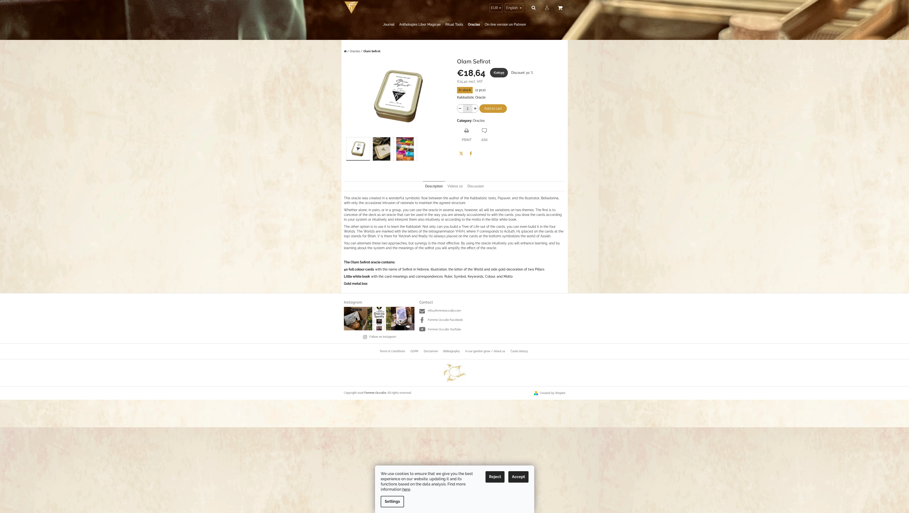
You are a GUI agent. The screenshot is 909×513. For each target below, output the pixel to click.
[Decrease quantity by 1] (460, 108)
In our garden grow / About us (485, 351)
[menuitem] (389, 24)
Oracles (479, 121)
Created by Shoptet (552, 393)
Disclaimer (431, 351)
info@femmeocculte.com (444, 310)
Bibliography (451, 351)
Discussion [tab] (475, 186)
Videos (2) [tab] (455, 186)
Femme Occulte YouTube (444, 329)
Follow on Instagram (382, 336)
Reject (495, 477)
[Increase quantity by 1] (475, 108)
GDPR (414, 351)
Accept (518, 477)
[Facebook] (471, 153)
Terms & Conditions (392, 351)
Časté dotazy (519, 351)
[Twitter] (461, 153)
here (406, 489)
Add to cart (493, 108)
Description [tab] (434, 186)
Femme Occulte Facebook (445, 320)
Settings (392, 501)
